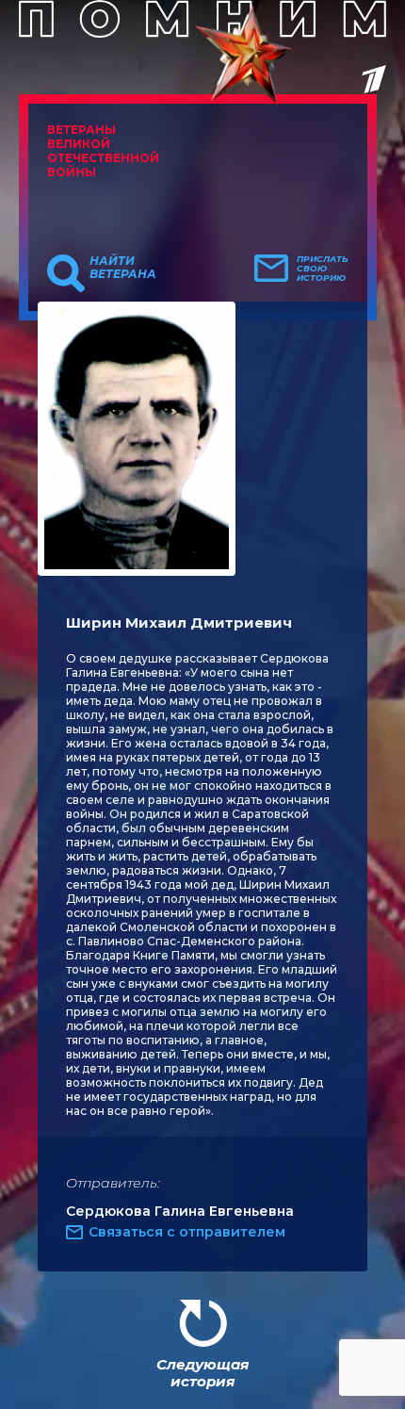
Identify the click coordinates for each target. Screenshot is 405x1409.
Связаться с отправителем (187, 1231)
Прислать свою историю (322, 268)
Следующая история (202, 1372)
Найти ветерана (122, 267)
